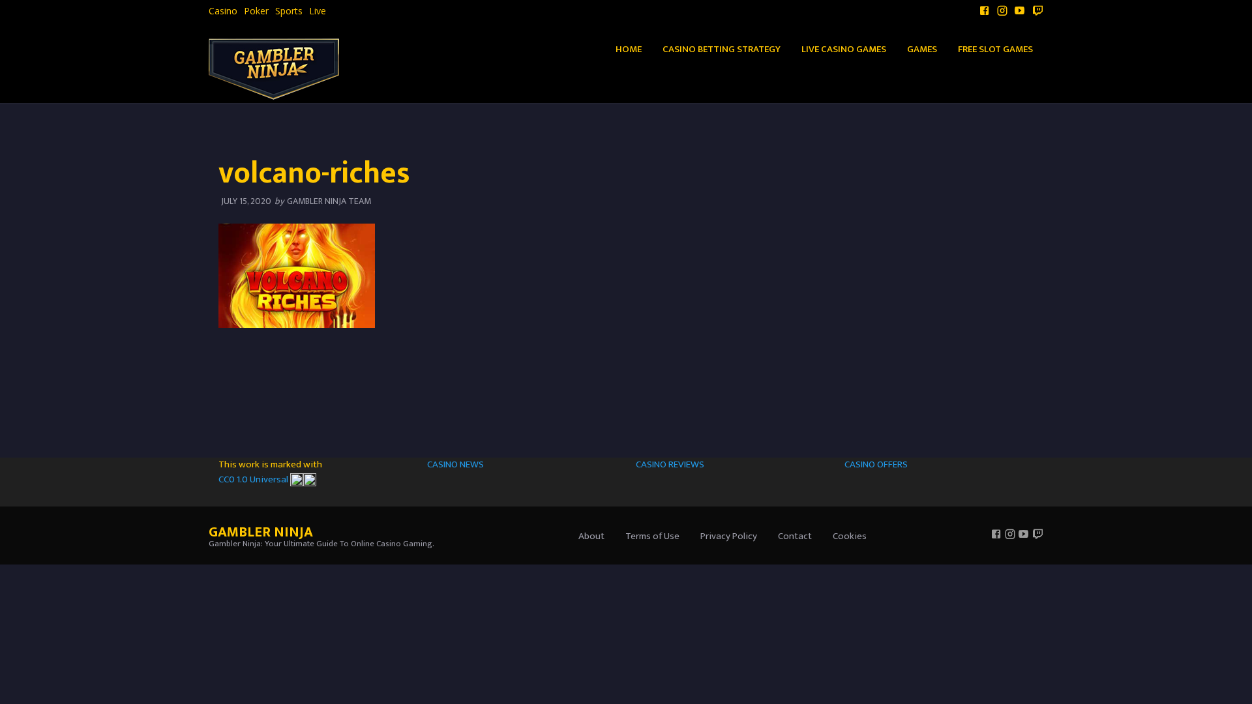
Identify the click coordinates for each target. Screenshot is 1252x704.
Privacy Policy (728, 536)
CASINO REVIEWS (670, 464)
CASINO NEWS (455, 464)
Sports (289, 11)
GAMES (922, 49)
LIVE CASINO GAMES (843, 49)
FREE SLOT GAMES (995, 49)
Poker (256, 11)
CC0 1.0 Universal (254, 479)
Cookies (850, 536)
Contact (795, 536)
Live (317, 11)
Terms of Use (652, 536)
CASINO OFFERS (876, 464)
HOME (629, 49)
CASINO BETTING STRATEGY (722, 49)
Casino (223, 11)
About (591, 536)
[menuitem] (223, 11)
